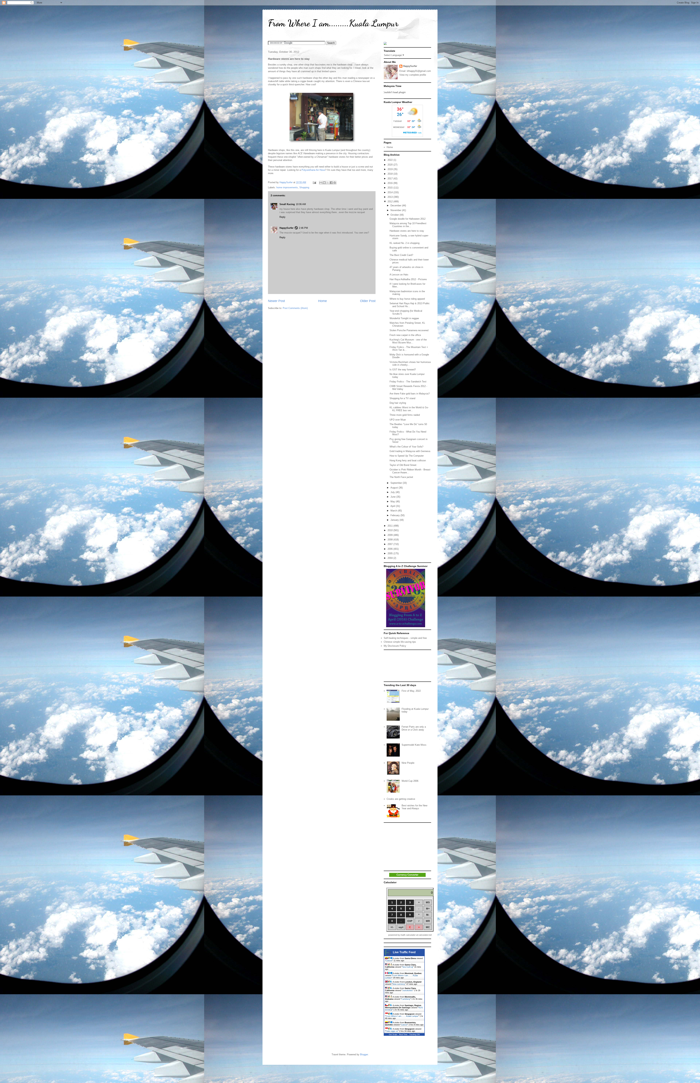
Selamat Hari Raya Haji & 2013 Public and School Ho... (410, 305)
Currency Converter (407, 874)
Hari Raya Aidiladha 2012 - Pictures (408, 279)
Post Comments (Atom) (295, 308)
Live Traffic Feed (404, 952)
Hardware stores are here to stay (407, 230)
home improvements (287, 187)
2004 (390, 558)
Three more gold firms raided (405, 415)
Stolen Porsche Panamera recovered (409, 330)
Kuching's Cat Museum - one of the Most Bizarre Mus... (408, 341)
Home (322, 301)
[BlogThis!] (324, 182)
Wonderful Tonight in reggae (404, 318)
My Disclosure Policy (395, 645)
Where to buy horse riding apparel (407, 298)
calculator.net (425, 935)
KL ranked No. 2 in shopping (404, 243)
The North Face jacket (401, 477)
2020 (390, 164)
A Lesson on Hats (399, 274)
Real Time (403, 1034)
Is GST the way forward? (403, 369)
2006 (390, 549)
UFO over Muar (398, 419)
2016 (390, 183)
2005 (390, 553)
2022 (390, 160)
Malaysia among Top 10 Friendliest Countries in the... (408, 225)
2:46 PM (303, 228)
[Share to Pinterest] (335, 182)
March (394, 510)
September (396, 483)
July (393, 492)
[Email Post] (314, 182)
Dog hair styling (398, 403)
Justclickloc (407, 990)
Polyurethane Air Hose (313, 170)
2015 (390, 187)
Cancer (389, 960)
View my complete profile (412, 74)
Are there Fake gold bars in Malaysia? (410, 393)
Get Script (393, 1034)
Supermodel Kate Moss (414, 744)
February (395, 515)
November (396, 210)
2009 (390, 535)
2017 (390, 178)
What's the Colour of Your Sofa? (406, 446)
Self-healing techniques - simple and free (405, 638)
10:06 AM (301, 204)
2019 (390, 169)
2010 (390, 530)
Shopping (304, 187)
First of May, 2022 (411, 690)
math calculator (408, 935)
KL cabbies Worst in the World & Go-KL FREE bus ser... (409, 409)
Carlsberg (405, 999)
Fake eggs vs (392, 1031)
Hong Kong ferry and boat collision (408, 460)
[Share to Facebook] (331, 182)
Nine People (408, 762)
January (395, 520)
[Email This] (321, 182)
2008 (390, 539)
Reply (282, 217)
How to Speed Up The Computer (407, 455)
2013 (390, 197)
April (393, 506)
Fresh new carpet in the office (405, 335)
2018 (390, 173)
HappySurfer (286, 228)
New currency (398, 984)
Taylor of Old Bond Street (403, 465)
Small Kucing (287, 204)
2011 (390, 525)
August (394, 487)
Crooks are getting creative (401, 799)
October (395, 214)
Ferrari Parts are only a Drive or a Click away (414, 728)
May (393, 501)
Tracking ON (414, 1034)
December (396, 205)
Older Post (368, 301)
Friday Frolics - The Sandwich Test (408, 381)
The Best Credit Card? (401, 255)
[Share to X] (328, 182)
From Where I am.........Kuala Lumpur (333, 23)
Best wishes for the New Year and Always (414, 807)
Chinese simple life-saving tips (400, 641)
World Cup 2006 (410, 781)
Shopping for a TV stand (402, 398)
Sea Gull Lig (407, 967)
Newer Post (276, 301)
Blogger (364, 1054)
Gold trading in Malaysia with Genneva (410, 451)
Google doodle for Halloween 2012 (407, 218)
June (393, 496)
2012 (390, 201)
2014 (390, 192)
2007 (390, 544)
